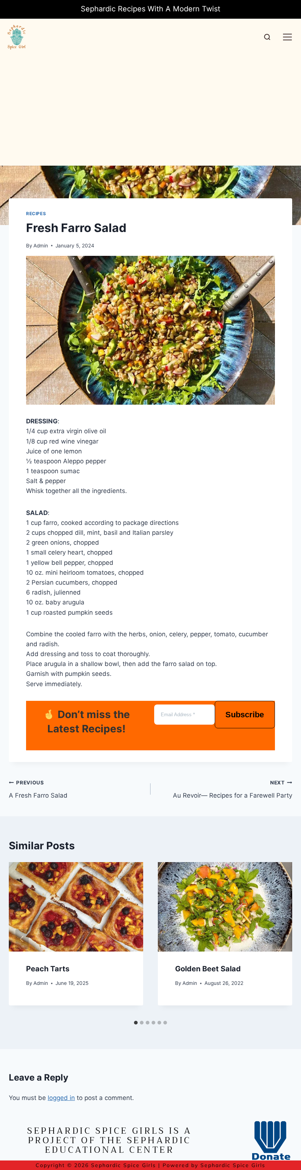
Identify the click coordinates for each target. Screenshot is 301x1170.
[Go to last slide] (22, 939)
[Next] (279, 939)
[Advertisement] (150, 110)
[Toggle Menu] (287, 37)
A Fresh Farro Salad (38, 789)
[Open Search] (267, 37)
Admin (40, 246)
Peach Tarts (47, 968)
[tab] (136, 1022)
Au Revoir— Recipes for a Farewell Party (232, 789)
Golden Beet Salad (209, 968)
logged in (61, 1097)
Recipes (36, 213)
